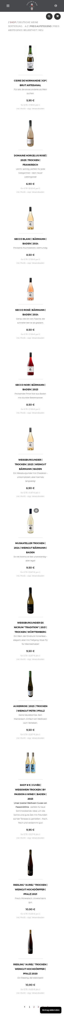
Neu (41, 30)
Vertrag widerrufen (50, 1010)
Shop (13, 22)
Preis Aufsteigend (40, 26)
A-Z (26, 26)
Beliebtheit (30, 30)
